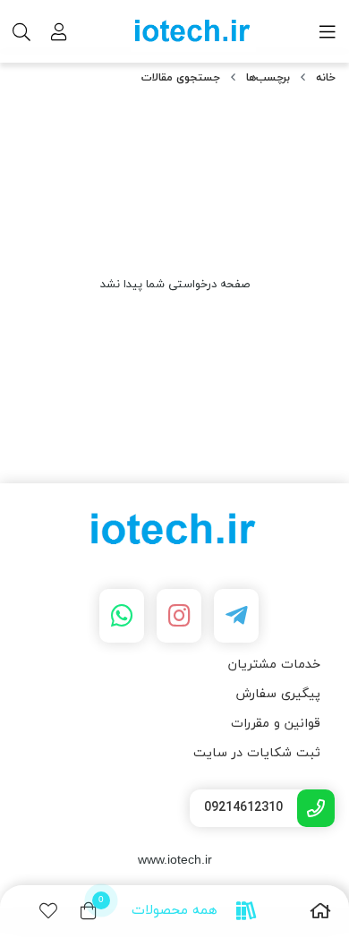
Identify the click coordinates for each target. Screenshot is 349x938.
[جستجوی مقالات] (174, 532)
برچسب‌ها (268, 78)
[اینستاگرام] (179, 616)
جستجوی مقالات (180, 78)
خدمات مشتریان (274, 664)
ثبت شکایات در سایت (256, 753)
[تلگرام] (236, 616)
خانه (326, 78)
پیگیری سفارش (277, 694)
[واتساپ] (121, 616)
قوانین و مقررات (275, 723)
